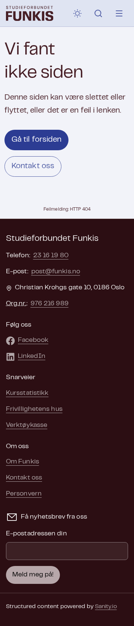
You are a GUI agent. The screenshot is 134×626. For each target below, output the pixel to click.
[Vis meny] (119, 13)
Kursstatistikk (27, 393)
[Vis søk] (98, 13)
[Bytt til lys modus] (77, 13)
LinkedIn (31, 356)
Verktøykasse (26, 425)
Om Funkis (22, 462)
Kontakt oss (33, 166)
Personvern (24, 494)
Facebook (33, 340)
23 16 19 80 (50, 256)
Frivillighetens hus (34, 409)
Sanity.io (106, 606)
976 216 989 (49, 304)
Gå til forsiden (36, 139)
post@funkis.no (55, 272)
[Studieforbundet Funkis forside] (29, 13)
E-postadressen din (36, 534)
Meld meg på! (33, 575)
